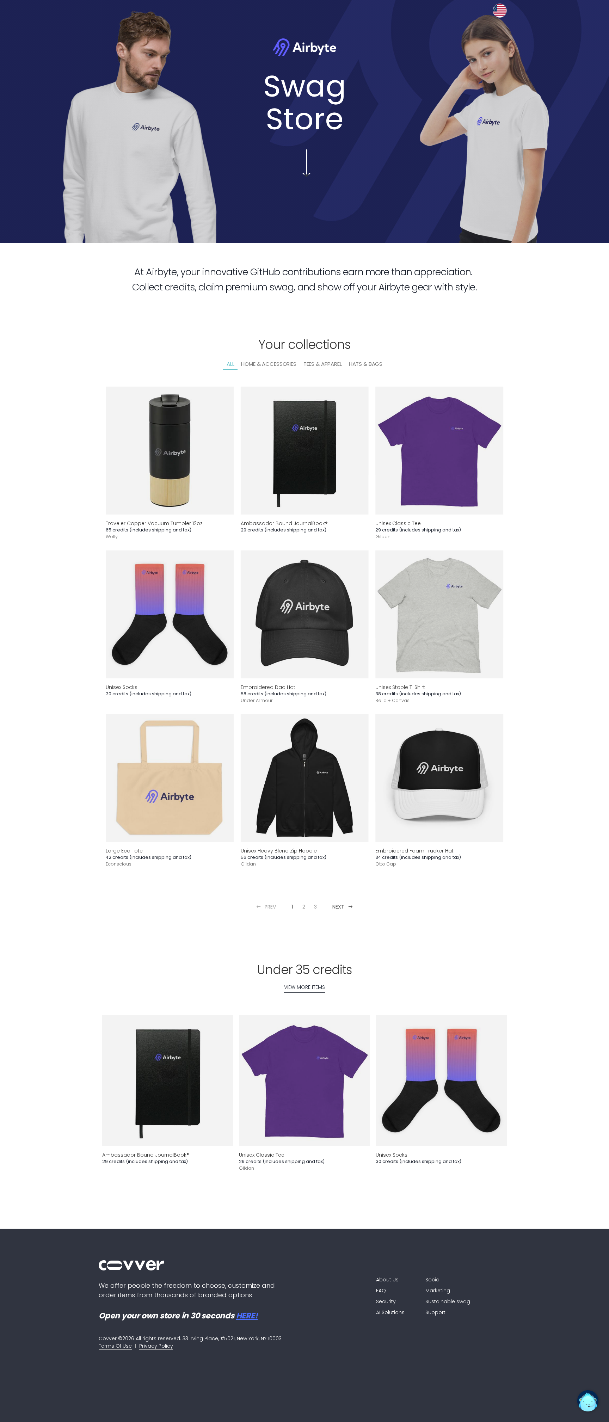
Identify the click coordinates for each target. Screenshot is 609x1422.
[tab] (230, 364)
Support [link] (435, 1312)
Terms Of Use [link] (115, 1345)
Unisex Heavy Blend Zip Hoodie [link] (279, 851)
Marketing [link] (437, 1290)
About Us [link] (387, 1279)
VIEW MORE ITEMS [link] (304, 987)
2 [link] (303, 906)
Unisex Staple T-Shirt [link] (400, 687)
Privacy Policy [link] (156, 1345)
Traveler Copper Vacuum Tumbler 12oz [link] (154, 523)
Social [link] (433, 1279)
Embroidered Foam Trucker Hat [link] (414, 851)
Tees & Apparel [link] (322, 364)
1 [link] (292, 906)
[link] (223, 1265)
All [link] (230, 364)
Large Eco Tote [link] (124, 851)
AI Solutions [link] (390, 1312)
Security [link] (386, 1301)
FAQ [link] (381, 1290)
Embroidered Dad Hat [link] (268, 687)
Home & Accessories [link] (268, 364)
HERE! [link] (247, 1315)
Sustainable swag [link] (447, 1301)
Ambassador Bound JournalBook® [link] (284, 523)
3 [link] (315, 906)
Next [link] (338, 906)
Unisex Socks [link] (121, 687)
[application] (588, 1401)
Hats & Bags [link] (365, 364)
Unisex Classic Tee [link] (398, 523)
